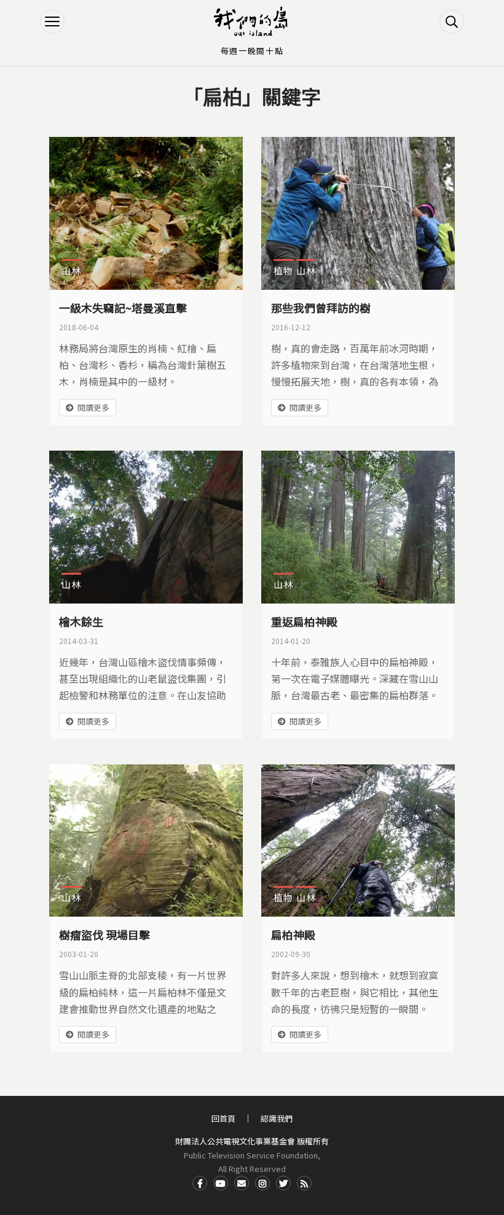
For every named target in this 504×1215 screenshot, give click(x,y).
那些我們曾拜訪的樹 (321, 308)
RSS (304, 1183)
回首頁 (223, 1118)
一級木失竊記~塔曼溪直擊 (123, 308)
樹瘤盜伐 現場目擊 (104, 934)
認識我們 (277, 1118)
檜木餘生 (81, 621)
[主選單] (52, 21)
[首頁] (252, 21)
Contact (241, 1183)
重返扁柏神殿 (304, 621)
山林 (71, 270)
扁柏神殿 (293, 934)
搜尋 (451, 21)
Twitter (283, 1183)
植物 (283, 270)
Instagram (262, 1183)
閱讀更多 (93, 407)
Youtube (220, 1183)
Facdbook (199, 1183)
